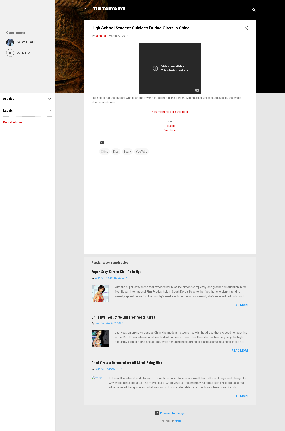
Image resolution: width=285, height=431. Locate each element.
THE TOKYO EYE (109, 9)
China (104, 151)
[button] (246, 29)
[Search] (254, 10)
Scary (127, 151)
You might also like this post (170, 112)
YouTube (170, 130)
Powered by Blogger (172, 413)
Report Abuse (12, 122)
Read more (240, 305)
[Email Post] (101, 144)
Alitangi (178, 421)
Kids (116, 151)
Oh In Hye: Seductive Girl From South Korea (123, 317)
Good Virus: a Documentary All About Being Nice (127, 362)
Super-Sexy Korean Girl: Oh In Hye (116, 271)
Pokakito (170, 126)
